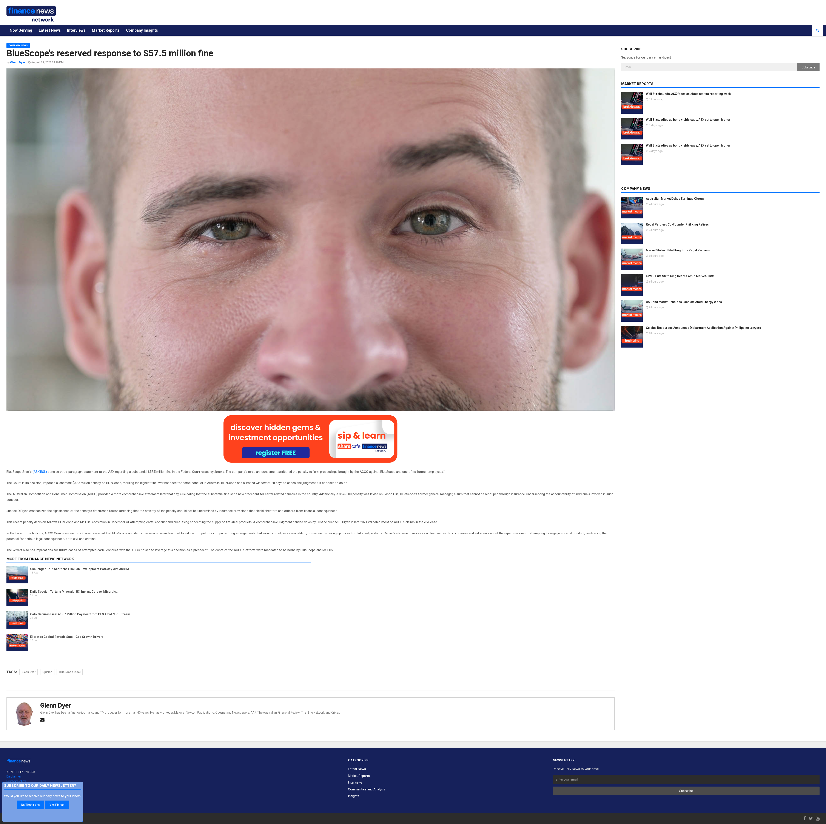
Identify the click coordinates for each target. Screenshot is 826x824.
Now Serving (21, 30)
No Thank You (30, 805)
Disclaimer (13, 776)
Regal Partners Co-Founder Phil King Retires (677, 224)
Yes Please (57, 805)
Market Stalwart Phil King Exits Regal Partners (678, 250)
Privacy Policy (16, 781)
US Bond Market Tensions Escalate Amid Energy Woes (684, 302)
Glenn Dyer (55, 705)
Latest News (50, 30)
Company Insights (142, 30)
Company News (18, 45)
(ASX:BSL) (39, 472)
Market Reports (106, 30)
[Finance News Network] (31, 14)
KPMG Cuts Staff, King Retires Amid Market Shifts (680, 276)
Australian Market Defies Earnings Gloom (675, 198)
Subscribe (808, 67)
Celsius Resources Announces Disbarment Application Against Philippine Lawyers (703, 327)
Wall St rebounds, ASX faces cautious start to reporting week (688, 94)
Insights (353, 796)
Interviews (76, 30)
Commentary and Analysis (366, 789)
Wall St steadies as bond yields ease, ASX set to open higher (688, 119)
